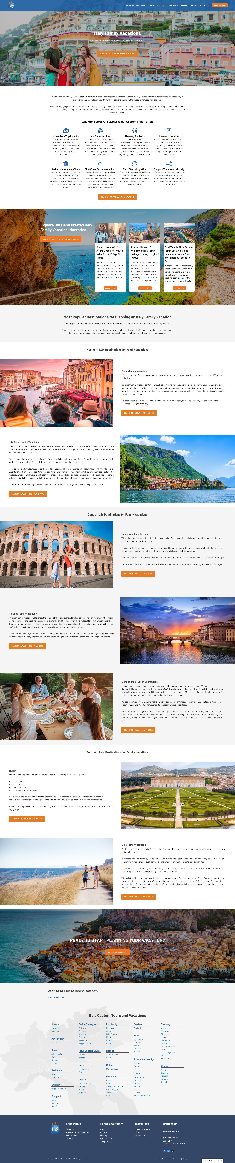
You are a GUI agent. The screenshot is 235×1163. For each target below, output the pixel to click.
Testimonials (71, 1135)
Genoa (82, 1086)
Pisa (163, 1049)
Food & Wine (106, 1138)
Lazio (81, 1065)
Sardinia (138, 1024)
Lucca (163, 1037)
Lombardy (111, 1024)
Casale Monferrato (114, 1086)
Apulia (54, 1049)
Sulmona (55, 1031)
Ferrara (82, 1031)
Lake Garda (139, 1077)
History (103, 1135)
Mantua (109, 1037)
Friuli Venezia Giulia (89, 1050)
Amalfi (54, 1106)
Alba (108, 1080)
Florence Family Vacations (23, 613)
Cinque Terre (85, 1083)
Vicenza (137, 1092)
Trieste (82, 1057)
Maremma (165, 1040)
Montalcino (166, 1043)
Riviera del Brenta (142, 1095)
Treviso (137, 1083)
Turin (108, 1092)
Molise (109, 1065)
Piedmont (111, 1076)
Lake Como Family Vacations (24, 442)
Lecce (54, 1063)
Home (92, 40)
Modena (82, 1034)
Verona (137, 1089)
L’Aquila (55, 1028)
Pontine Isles (84, 1069)
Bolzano (137, 1063)
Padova (137, 1080)
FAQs (137, 1132)
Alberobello (56, 1054)
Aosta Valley (58, 1038)
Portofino (83, 1089)
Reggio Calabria (58, 1088)
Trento (137, 1066)
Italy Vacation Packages (108, 40)
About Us (195, 5)
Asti (108, 1083)
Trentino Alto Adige (144, 1059)
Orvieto (164, 1082)
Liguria (82, 1079)
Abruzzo (55, 1024)
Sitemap (184, 1159)
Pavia (108, 1043)
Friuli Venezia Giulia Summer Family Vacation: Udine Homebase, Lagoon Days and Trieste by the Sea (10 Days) (179, 254)
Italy (102, 1129)
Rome (81, 1072)
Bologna (82, 1028)
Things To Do (106, 1141)
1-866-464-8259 (171, 1131)
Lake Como (111, 1034)
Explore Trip (110, 288)
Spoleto (164, 1079)
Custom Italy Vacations (135, 5)
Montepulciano (168, 1046)
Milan (108, 1040)
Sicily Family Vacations (133, 844)
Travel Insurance (142, 1129)
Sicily (137, 1035)
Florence (165, 1034)
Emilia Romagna (87, 1024)
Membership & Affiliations (77, 1132)
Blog (206, 5)
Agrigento (138, 1039)
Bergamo (110, 1028)
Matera (54, 1074)
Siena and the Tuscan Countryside (139, 681)
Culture (103, 1132)
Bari (53, 1056)
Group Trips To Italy (56, 997)
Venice (137, 1086)
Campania (56, 1096)
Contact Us (140, 1135)
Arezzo (164, 1028)
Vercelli (109, 1095)
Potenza (55, 1077)
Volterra (165, 1058)
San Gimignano (168, 1052)
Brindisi (54, 1060)
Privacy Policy (161, 1159)
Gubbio (164, 1073)
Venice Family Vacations (134, 370)
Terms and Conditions (174, 1159)
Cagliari (137, 1028)
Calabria (55, 1084)
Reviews (184, 5)
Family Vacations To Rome (135, 533)
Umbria (165, 1065)
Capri (54, 1100)
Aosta (54, 1042)
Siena (163, 1055)
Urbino (109, 1057)
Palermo (137, 1045)
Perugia (164, 1075)
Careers (69, 1138)
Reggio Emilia (85, 1043)
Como (109, 1031)
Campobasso (112, 1069)
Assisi (163, 1069)
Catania (137, 1042)
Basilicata (56, 1070)
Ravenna (83, 1040)
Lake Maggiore (113, 1089)
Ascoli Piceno (112, 1054)
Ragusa (137, 1051)
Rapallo (82, 1092)
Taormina (138, 1048)
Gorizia (82, 1054)
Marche (110, 1050)
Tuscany (165, 1024)
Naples (13, 770)
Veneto (137, 1073)
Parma (82, 1037)
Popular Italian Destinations (163, 5)
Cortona (165, 1031)
